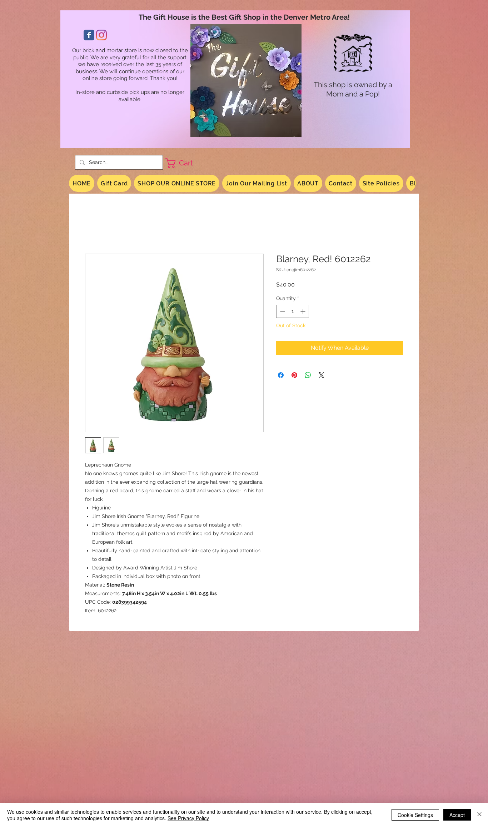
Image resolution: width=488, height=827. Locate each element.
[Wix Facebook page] (89, 35)
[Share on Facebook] (281, 375)
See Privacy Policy (188, 818)
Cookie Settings (415, 814)
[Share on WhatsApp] (308, 375)
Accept (457, 814)
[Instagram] (101, 35)
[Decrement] (281, 311)
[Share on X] (321, 375)
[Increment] (303, 311)
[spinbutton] (292, 311)
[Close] (479, 814)
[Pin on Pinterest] (294, 375)
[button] (185, 163)
